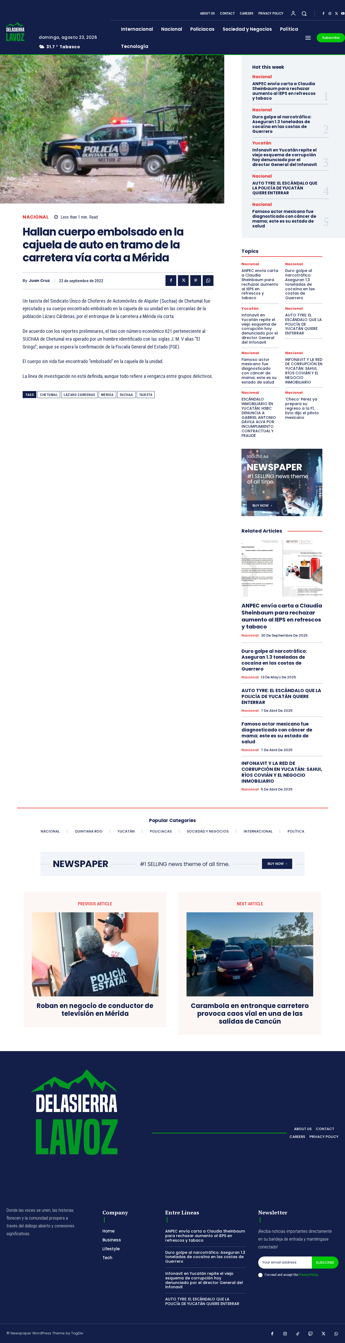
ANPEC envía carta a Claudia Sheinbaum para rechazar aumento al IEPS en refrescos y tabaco (284, 91)
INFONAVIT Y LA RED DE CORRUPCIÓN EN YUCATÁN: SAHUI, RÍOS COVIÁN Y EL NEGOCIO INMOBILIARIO (303, 371)
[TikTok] (298, 1334)
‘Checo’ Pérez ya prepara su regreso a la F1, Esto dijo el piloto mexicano (302, 408)
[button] (304, 13)
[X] (336, 14)
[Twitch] (311, 1334)
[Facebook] (323, 14)
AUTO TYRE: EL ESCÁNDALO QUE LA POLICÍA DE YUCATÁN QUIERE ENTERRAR (284, 188)
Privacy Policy (308, 1275)
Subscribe (325, 1262)
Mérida (107, 395)
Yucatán (261, 143)
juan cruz (39, 280)
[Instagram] (330, 14)
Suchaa (126, 395)
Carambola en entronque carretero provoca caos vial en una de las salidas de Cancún (250, 1013)
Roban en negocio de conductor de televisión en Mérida (95, 1010)
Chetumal (49, 395)
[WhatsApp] (208, 280)
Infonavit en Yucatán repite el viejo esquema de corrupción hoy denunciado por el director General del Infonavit (284, 157)
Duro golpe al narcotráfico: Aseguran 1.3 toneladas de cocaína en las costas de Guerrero (281, 124)
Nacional (36, 217)
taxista (146, 395)
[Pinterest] (195, 280)
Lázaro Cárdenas (79, 395)
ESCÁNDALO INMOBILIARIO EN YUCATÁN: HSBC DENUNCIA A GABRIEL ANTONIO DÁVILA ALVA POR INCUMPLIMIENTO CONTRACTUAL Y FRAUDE (259, 417)
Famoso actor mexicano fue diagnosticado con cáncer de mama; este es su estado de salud (284, 219)
